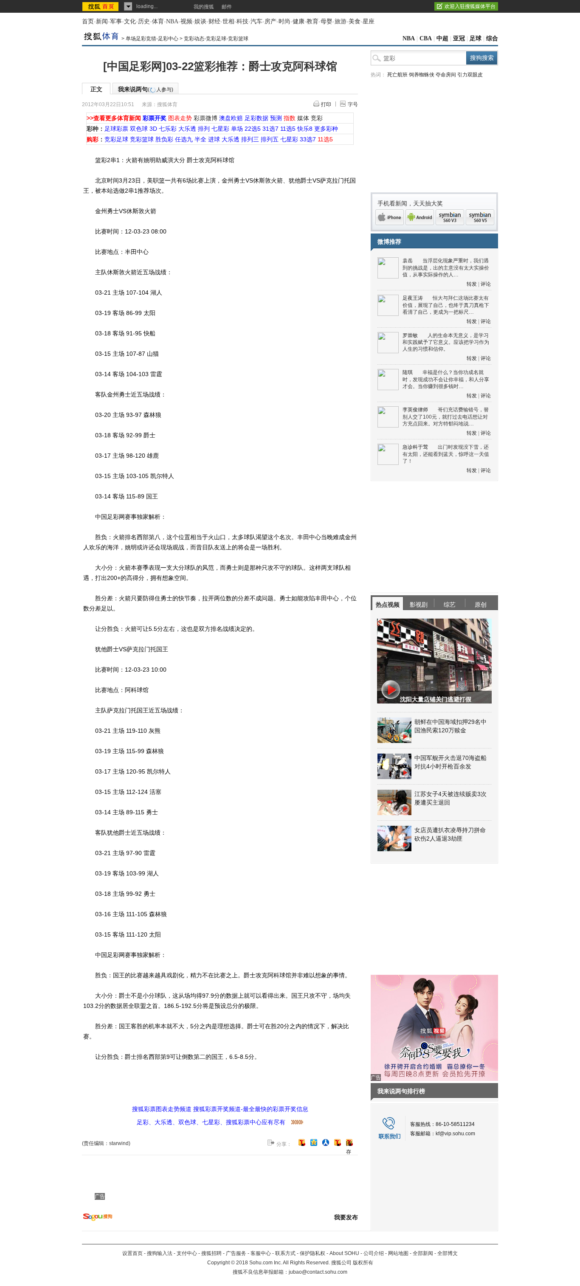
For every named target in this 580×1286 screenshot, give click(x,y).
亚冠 (459, 38)
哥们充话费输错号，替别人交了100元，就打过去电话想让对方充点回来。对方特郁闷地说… (446, 417)
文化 (130, 21)
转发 (472, 284)
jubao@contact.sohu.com (318, 1272)
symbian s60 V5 (480, 217)
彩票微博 (205, 118)
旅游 (340, 21)
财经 (214, 21)
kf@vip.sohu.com (455, 1134)
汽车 (256, 21)
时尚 (284, 21)
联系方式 (285, 1253)
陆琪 (408, 372)
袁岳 (408, 261)
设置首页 (132, 1253)
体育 (158, 21)
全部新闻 (423, 1253)
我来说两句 (145, 89)
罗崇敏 (410, 335)
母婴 (326, 21)
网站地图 (398, 1253)
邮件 (227, 7)
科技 (242, 21)
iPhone (389, 217)
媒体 (303, 118)
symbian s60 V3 (450, 217)
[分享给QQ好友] (313, 1142)
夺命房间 (446, 75)
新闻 (102, 21)
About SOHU (344, 1253)
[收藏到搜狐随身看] (337, 1142)
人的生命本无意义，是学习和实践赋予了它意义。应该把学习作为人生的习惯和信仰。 (446, 342)
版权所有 (363, 1263)
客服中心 (261, 1253)
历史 (144, 21)
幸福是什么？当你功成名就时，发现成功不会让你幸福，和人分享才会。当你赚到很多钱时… (446, 379)
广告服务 (236, 1253)
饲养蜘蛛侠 (421, 75)
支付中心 (187, 1253)
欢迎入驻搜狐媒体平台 (470, 6)
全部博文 (447, 1253)
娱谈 (200, 21)
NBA (172, 21)
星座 (368, 21)
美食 (354, 21)
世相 (228, 21)
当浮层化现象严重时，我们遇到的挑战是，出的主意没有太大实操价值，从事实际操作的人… (446, 268)
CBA (426, 38)
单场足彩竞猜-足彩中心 (152, 39)
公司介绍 (373, 1253)
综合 (492, 38)
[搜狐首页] (101, 6)
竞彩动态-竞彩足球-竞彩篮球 (216, 39)
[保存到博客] (349, 1143)
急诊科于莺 (415, 447)
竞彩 (317, 118)
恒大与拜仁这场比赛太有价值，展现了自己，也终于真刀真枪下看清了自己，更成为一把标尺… (446, 305)
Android (419, 217)
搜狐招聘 (211, 1253)
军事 (116, 21)
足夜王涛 (413, 298)
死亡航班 (397, 75)
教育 (312, 21)
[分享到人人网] (325, 1142)
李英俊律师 (415, 410)
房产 (270, 21)
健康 (298, 21)
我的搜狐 (204, 7)
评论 (486, 284)
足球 (475, 38)
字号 (353, 104)
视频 (186, 21)
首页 (88, 21)
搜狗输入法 (159, 1253)
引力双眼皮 (470, 75)
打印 (326, 104)
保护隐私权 (312, 1253)
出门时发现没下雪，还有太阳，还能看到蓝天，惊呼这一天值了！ (446, 454)
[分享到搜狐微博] (301, 1142)
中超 (442, 38)
